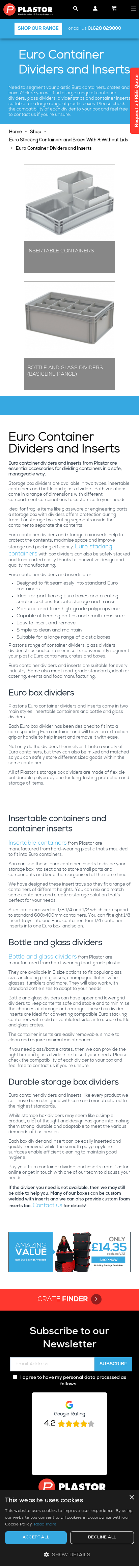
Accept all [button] (36, 1538)
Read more (45, 1525)
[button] (69, 1554)
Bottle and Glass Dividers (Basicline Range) (65, 371)
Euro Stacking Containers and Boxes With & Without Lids (68, 140)
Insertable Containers (60, 251)
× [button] (131, 1497)
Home (15, 132)
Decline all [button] (102, 1538)
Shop (35, 132)
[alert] (69, 1528)
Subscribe (113, 1364)
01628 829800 (104, 29)
